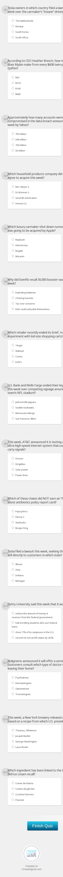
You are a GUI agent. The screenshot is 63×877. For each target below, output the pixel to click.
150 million (20, 145)
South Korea (22, 31)
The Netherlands (24, 20)
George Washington (26, 741)
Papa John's (21, 511)
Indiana (19, 575)
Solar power (21, 469)
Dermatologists (23, 683)
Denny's (19, 516)
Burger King (21, 528)
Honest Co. (21, 203)
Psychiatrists (22, 677)
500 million (20, 139)
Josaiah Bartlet (22, 736)
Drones (19, 458)
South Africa (21, 37)
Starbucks (20, 522)
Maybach (20, 239)
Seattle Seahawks (24, 407)
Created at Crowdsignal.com (31, 868)
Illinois (18, 564)
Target (18, 345)
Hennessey (21, 245)
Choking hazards (24, 298)
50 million (20, 150)
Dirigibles (20, 464)
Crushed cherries (24, 794)
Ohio (17, 569)
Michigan (20, 580)
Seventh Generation (26, 197)
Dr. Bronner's (22, 192)
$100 (17, 88)
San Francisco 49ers (25, 418)
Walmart (19, 350)
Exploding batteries (25, 292)
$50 (17, 77)
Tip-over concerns (25, 303)
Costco (19, 356)
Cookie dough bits (25, 788)
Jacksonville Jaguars (25, 402)
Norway (19, 26)
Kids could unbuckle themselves (32, 309)
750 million (20, 134)
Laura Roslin (21, 747)
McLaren (19, 256)
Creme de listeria (24, 783)
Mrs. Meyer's (22, 186)
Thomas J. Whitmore (26, 730)
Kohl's (18, 362)
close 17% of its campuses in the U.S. (34, 632)
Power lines (21, 475)
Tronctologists (23, 694)
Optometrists (22, 688)
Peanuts (19, 799)
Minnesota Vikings (25, 413)
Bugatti (19, 250)
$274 (17, 83)
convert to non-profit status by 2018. (34, 637)
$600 (17, 94)
